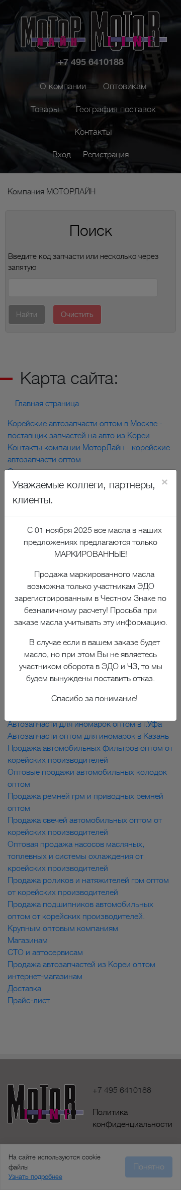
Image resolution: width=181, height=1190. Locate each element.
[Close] (164, 481)
